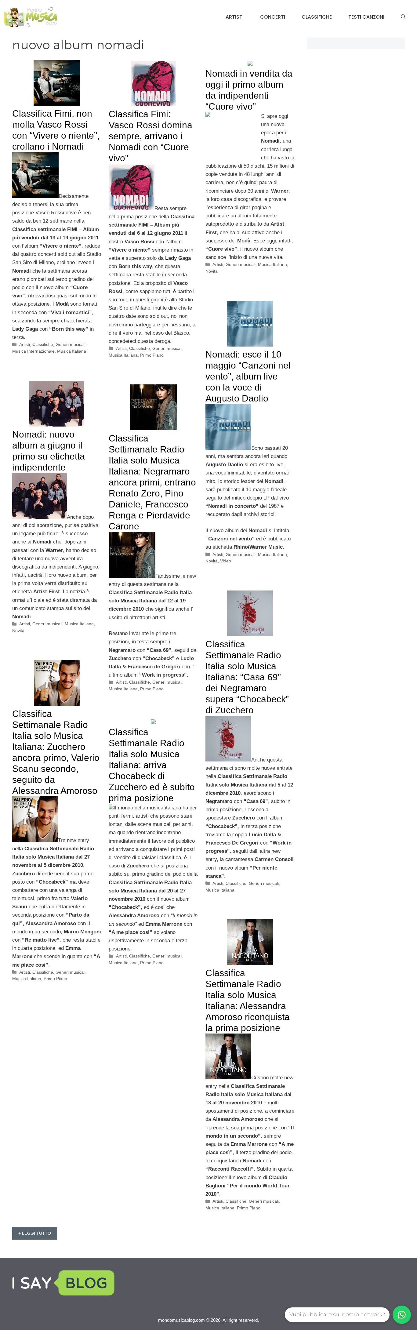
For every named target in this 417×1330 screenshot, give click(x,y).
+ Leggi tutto (34, 1233)
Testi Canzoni (366, 16)
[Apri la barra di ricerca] (403, 17)
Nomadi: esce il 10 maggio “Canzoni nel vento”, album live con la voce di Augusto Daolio (248, 376)
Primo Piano (152, 355)
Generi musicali (70, 344)
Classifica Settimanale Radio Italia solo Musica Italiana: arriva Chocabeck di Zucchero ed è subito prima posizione (152, 765)
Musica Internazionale (33, 351)
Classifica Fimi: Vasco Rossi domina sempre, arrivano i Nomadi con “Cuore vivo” (150, 136)
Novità (211, 271)
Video (225, 560)
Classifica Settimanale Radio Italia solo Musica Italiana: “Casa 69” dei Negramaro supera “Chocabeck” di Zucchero (247, 677)
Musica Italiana (71, 351)
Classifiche (317, 16)
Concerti (272, 16)
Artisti (235, 16)
